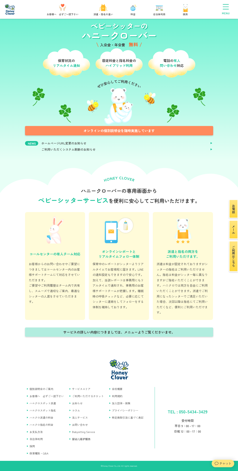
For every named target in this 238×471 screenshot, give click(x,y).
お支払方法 (36, 432)
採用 (32, 446)
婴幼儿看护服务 (81, 439)
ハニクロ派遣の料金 (41, 417)
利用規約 (117, 396)
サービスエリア (81, 389)
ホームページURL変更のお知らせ (63, 143)
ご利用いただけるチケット (88, 396)
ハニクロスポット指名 (43, 410)
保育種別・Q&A (39, 453)
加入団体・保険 (121, 403)
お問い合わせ (80, 425)
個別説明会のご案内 (41, 389)
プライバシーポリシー (125, 410)
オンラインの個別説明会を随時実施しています (119, 130)
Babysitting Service (83, 432)
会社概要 (117, 389)
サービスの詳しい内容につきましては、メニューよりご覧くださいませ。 (119, 332)
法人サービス (80, 417)
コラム (76, 410)
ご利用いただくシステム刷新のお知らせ (68, 149)
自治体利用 (36, 439)
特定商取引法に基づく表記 (128, 417)
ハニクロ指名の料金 (41, 425)
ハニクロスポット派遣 (43, 403)
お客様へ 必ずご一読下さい (47, 396)
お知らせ (77, 403)
